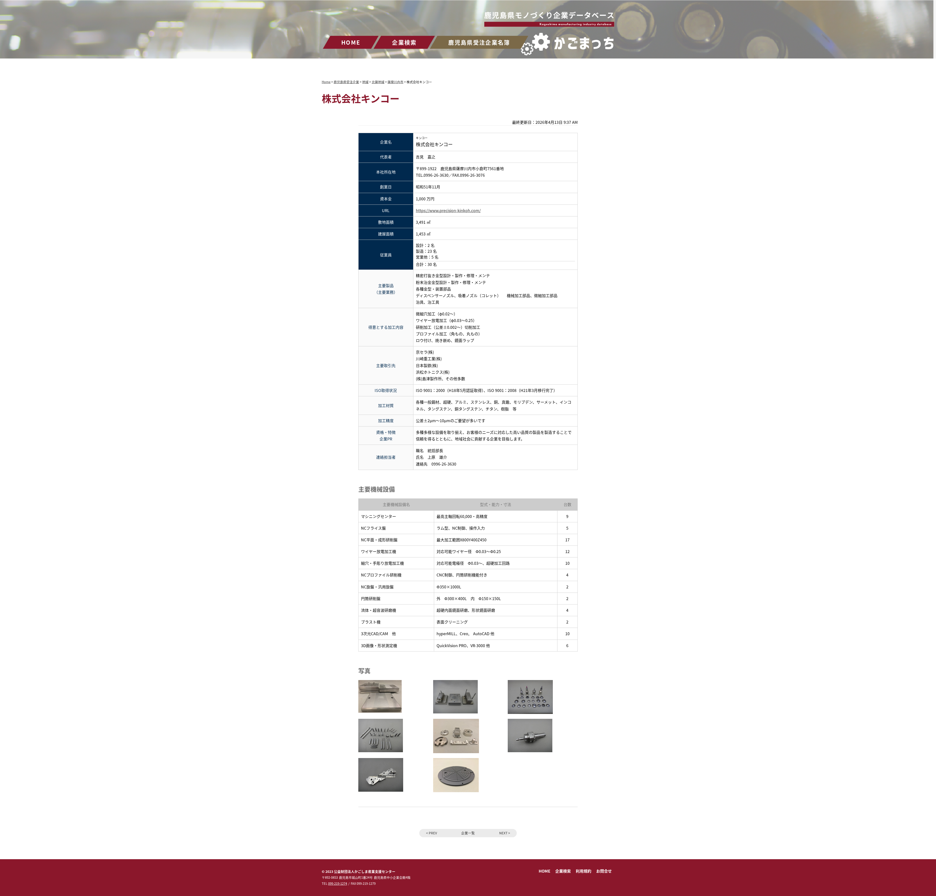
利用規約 (583, 871)
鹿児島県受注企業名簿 (479, 42)
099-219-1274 (337, 883)
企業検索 (404, 42)
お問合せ (604, 871)
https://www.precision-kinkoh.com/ (448, 210)
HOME (350, 42)
